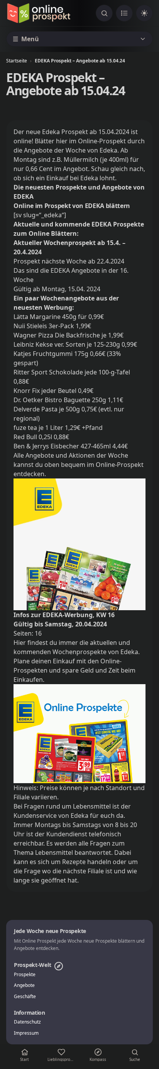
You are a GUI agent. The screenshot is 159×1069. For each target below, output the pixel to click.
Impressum (26, 1033)
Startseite (16, 60)
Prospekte (25, 975)
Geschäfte (25, 996)
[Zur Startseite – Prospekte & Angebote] (38, 13)
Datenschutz (27, 1022)
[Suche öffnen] (104, 13)
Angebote (24, 985)
